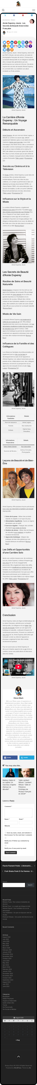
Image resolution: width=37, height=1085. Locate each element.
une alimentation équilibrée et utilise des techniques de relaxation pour (18, 326)
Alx (30, 1068)
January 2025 (7, 952)
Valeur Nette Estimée (10, 446)
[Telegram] (4, 49)
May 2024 (6, 963)
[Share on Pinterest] (22, 15)
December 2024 (8, 954)
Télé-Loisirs (19, 158)
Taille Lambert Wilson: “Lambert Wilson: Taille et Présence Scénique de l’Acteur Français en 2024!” (24, 787)
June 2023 (6, 986)
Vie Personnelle (8, 1007)
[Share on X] (5, 15)
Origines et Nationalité (9, 1001)
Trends (13, 20)
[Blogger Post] (4, 46)
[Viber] (26, 46)
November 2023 (8, 975)
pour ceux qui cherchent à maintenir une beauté (18, 509)
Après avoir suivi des (16, 142)
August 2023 (6, 982)
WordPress (17, 1068)
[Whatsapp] (19, 42)
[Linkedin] (12, 42)
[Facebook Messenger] (12, 46)
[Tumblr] (26, 42)
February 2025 (7, 950)
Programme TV (17, 193)
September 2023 (8, 980)
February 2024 (7, 969)
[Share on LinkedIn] (31, 15)
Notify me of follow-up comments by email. (17, 842)
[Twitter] (4, 42)
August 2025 (6, 937)
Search (5, 882)
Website (7, 826)
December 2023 (8, 973)
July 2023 (6, 984)
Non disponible (26, 446)
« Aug (18, 1040)
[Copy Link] (8, 46)
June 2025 (6, 941)
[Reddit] (8, 42)
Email (21, 819)
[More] (12, 49)
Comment (8, 806)
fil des (7, 175)
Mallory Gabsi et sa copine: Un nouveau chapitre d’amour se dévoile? (9, 784)
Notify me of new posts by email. (15, 848)
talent (26, 625)
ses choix (6, 635)
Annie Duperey (7, 135)
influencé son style (9, 210)
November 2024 (8, 956)
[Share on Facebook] (14, 15)
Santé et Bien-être (8, 1003)
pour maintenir (18, 532)
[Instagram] (30, 42)
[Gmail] (15, 46)
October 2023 (7, 978)
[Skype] (23, 46)
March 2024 (6, 967)
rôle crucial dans (20, 354)
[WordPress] (8, 49)
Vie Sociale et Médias (9, 1009)
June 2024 (6, 960)
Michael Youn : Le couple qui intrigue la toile (16, 906)
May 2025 (6, 943)
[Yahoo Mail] (30, 46)
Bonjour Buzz (19, 226)
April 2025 (6, 945)
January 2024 (7, 971)
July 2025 (6, 939)
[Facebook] (23, 42)
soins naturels (17, 294)
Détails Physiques (8, 998)
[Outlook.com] (19, 46)
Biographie (6, 20)
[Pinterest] (15, 42)
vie (25, 649)
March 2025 (6, 948)
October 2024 (7, 958)
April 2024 (6, 965)
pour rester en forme (19, 528)
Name (7, 819)
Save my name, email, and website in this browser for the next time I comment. (18, 834)
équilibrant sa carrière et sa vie (22, 567)
